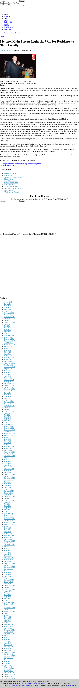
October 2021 (8, 409)
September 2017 (9, 500)
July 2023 (7, 370)
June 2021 (7, 417)
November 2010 (9, 652)
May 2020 (7, 441)
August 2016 (8, 524)
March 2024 (8, 356)
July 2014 (7, 571)
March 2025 (8, 333)
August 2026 (8, 302)
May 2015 (7, 552)
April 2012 (7, 621)
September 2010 (9, 656)
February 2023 (9, 380)
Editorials (7, 16)
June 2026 (7, 306)
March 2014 (8, 578)
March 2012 (8, 622)
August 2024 (8, 346)
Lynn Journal (8, 184)
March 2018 (8, 489)
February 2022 (9, 402)
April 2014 (7, 576)
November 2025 (9, 318)
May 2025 (7, 330)
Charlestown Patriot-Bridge (13, 177)
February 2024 (9, 357)
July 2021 (7, 415)
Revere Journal (9, 190)
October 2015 (8, 543)
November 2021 (9, 407)
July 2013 (7, 593)
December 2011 (9, 628)
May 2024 (7, 352)
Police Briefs (8, 22)
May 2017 (7, 508)
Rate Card (7, 29)
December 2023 (9, 361)
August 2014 (8, 569)
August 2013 (8, 591)
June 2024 (7, 350)
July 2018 (7, 482)
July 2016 (7, 526)
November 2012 (9, 608)
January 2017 (8, 515)
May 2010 (7, 663)
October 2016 (8, 521)
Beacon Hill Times (10, 173)
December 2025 (9, 317)
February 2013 (9, 602)
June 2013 (7, 595)
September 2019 (9, 456)
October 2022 (8, 387)
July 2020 (7, 437)
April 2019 (7, 465)
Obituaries (7, 20)
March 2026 (8, 311)
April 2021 (7, 420)
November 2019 (9, 452)
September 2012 (9, 611)
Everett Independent (10, 181)
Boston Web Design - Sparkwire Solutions (32, 683)
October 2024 (8, 343)
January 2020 (8, 448)
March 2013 (8, 600)
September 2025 (9, 322)
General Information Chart (12, 33)
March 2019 (8, 467)
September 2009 (9, 678)
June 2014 (7, 572)
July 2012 (7, 615)
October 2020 (8, 432)
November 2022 (9, 385)
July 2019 (7, 459)
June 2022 (7, 394)
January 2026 (8, 315)
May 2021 (7, 419)
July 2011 (7, 637)
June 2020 (7, 439)
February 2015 (9, 558)
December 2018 (9, 472)
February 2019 (9, 469)
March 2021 (8, 422)
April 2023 (7, 376)
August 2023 (8, 369)
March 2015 (8, 556)
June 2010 (7, 661)
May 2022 (7, 396)
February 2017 (9, 513)
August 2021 (8, 413)
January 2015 (8, 559)
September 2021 (9, 411)
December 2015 (9, 539)
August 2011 (8, 635)
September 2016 (9, 522)
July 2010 (7, 660)
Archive (6, 26)
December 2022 (9, 383)
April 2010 (7, 665)
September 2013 (9, 589)
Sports (6, 24)
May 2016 (7, 530)
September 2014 (9, 567)
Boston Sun (8, 175)
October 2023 (8, 365)
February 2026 (9, 313)
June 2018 (7, 483)
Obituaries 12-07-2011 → (8, 165)
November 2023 (9, 363)
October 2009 (8, 676)
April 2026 (7, 309)
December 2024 (9, 339)
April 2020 (7, 443)
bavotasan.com (72, 685)
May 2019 (7, 463)
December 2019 (9, 450)
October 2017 (8, 498)
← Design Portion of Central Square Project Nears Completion (20, 164)
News (6, 18)
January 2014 (8, 582)
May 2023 (7, 374)
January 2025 (8, 337)
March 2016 (8, 533)
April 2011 (7, 643)
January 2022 (8, 404)
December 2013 (9, 584)
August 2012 (8, 613)
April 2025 (7, 331)
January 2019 (8, 470)
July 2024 (7, 348)
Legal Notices (8, 27)
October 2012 (8, 609)
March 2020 (8, 445)
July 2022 (7, 393)
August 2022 (8, 391)
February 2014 (9, 580)
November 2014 (9, 563)
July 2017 (7, 504)
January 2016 (8, 537)
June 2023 (7, 372)
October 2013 (8, 587)
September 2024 (9, 344)
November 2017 (9, 496)
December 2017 (9, 495)
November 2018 (9, 474)
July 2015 (7, 548)
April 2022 (7, 398)
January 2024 (8, 359)
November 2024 (9, 341)
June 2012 (7, 617)
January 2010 (8, 671)
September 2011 (9, 634)
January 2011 (8, 648)
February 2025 (9, 335)
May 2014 (7, 574)
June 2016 (7, 528)
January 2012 (8, 626)
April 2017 (7, 509)
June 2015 (7, 550)
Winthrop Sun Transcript (12, 192)
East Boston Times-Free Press (9, 3)
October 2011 (8, 632)
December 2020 (9, 428)
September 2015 (9, 545)
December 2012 (9, 606)
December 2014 (9, 561)
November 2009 (9, 674)
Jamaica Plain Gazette (11, 183)
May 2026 (7, 307)
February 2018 (9, 491)
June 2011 (7, 639)
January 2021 (8, 426)
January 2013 (8, 604)
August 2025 (8, 324)
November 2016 (9, 519)
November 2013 (9, 585)
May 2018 (7, 485)
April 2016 (7, 532)
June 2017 (7, 506)
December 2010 (9, 650)
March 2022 (8, 400)
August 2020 (8, 435)
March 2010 (8, 667)
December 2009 (9, 672)
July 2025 (7, 326)
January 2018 (8, 493)
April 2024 (7, 354)
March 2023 (8, 378)
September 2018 (9, 478)
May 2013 (7, 596)
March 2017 (8, 511)
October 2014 (8, 565)
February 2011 (9, 647)
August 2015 (8, 546)
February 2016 (9, 535)
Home (6, 14)
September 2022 (9, 389)
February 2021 (9, 424)
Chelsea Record (9, 179)
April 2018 (7, 487)
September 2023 (9, 367)
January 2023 (8, 382)
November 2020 (9, 430)
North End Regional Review (13, 188)
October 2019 (8, 454)
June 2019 (7, 461)
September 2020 (9, 433)
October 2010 (8, 654)
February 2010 (9, 669)
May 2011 (7, 641)
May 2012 (7, 619)
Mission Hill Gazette (10, 186)
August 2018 (8, 480)
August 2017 (8, 502)
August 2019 (8, 457)
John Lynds (6, 50)
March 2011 (8, 645)
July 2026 (7, 304)
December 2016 (9, 517)
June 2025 (7, 328)
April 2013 (7, 598)
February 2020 (9, 446)
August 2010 (8, 658)
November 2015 (9, 541)
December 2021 (9, 406)
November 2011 (9, 630)
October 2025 (8, 320)
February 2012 (9, 624)
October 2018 (8, 476)
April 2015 (7, 554)
